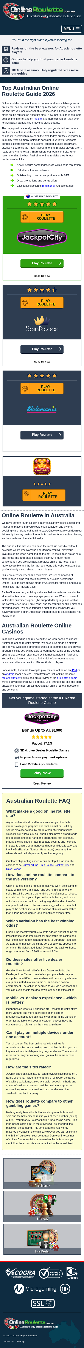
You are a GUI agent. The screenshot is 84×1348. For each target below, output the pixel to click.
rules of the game (67, 678)
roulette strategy (11, 678)
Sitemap (20, 1341)
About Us (9, 1341)
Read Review (42, 276)
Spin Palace (47, 865)
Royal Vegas (13, 869)
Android (9, 674)
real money (48, 185)
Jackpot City (62, 865)
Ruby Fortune (30, 865)
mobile (38, 118)
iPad (74, 670)
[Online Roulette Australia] (30, 1323)
